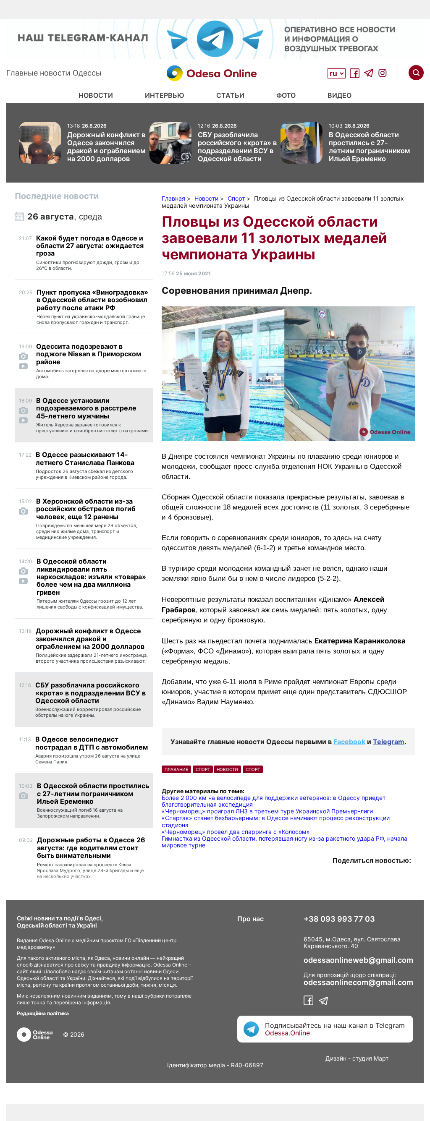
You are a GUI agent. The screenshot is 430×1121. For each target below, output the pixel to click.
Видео (339, 95)
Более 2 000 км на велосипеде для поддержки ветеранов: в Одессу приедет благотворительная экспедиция (273, 801)
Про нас (250, 919)
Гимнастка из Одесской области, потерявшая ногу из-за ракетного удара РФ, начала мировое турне (284, 842)
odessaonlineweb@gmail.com (358, 960)
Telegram (388, 741)
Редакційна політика (43, 1013)
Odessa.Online (287, 1033)
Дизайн (335, 1058)
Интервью (164, 95)
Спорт (253, 769)
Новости (96, 95)
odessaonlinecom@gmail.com (358, 982)
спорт (203, 769)
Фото (286, 95)
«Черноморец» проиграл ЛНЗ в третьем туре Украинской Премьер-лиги (267, 811)
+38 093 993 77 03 (339, 919)
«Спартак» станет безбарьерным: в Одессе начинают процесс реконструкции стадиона (276, 821)
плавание (176, 769)
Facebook (349, 741)
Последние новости (57, 196)
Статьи (230, 95)
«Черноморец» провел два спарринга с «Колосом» (236, 831)
